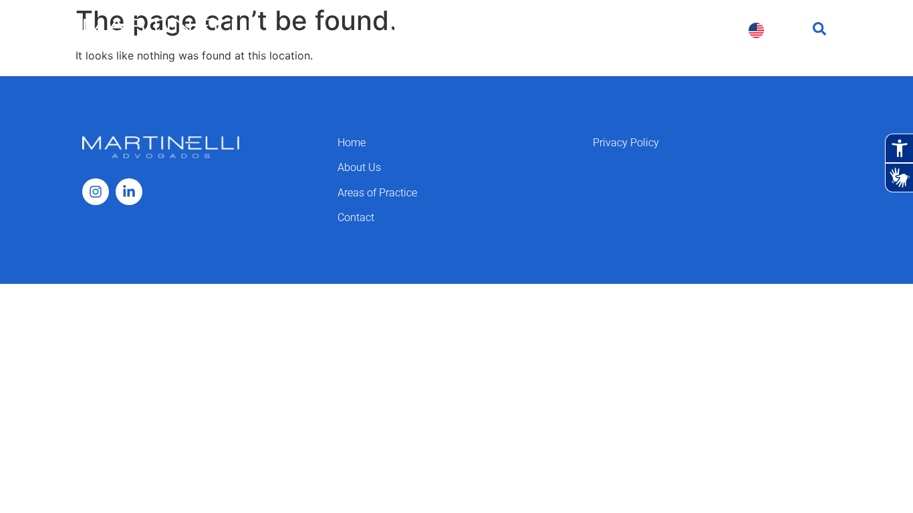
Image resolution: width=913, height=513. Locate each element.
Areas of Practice (509, 29)
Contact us (701, 29)
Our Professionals (612, 29)
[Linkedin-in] (129, 191)
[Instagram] (95, 191)
